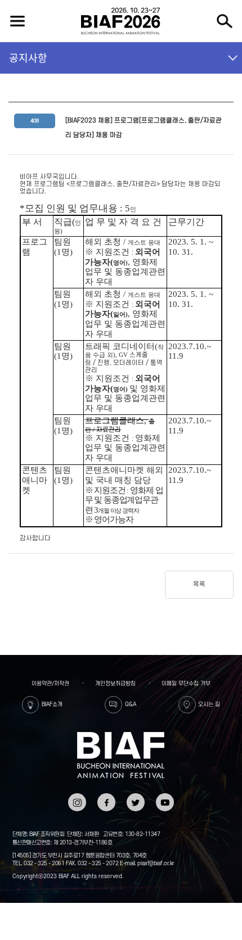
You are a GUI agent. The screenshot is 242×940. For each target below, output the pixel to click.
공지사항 (28, 57)
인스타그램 (76, 800)
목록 (199, 584)
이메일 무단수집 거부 (186, 683)
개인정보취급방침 (115, 683)
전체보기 (18, 21)
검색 (224, 21)
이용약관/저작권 (50, 683)
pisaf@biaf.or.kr (155, 863)
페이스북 (106, 800)
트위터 (136, 797)
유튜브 (165, 797)
